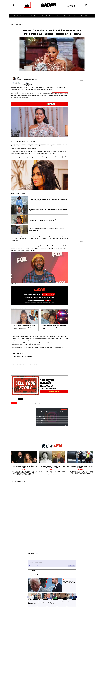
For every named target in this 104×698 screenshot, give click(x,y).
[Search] (14, 5)
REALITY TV (33, 12)
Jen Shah (21, 24)
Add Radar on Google (28, 84)
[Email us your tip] (27, 7)
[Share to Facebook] (15, 82)
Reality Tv (16, 24)
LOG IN (88, 4)
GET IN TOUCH (54, 391)
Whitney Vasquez (20, 77)
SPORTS (76, 12)
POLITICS (42, 12)
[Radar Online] (49, 5)
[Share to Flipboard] (23, 82)
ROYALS (61, 12)
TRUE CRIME (51, 12)
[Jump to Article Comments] (11, 82)
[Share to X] (19, 82)
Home (12, 24)
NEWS (25, 12)
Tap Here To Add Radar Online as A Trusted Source (35, 103)
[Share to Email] (27, 82)
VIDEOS (68, 12)
